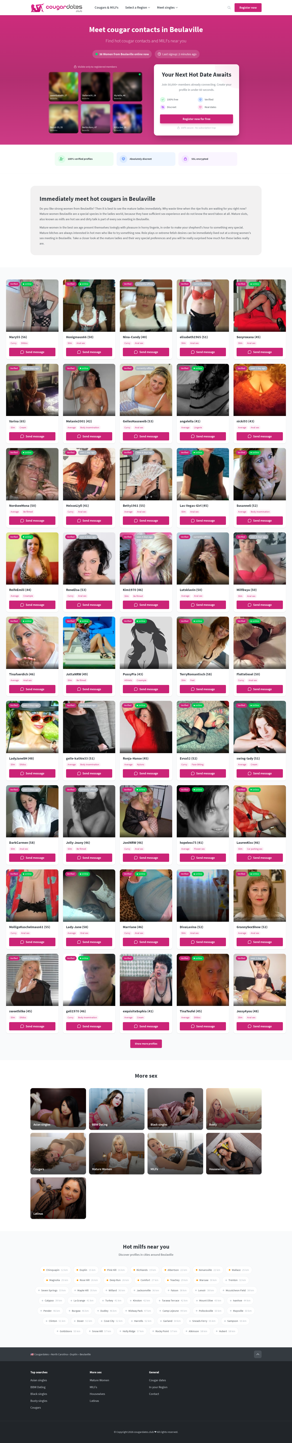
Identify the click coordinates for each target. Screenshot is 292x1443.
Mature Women (99, 1380)
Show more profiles (146, 1043)
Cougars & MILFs (106, 7)
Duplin (74, 1354)
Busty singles (38, 1401)
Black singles (38, 1394)
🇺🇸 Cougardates (39, 1354)
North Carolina (59, 1354)
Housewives (97, 1394)
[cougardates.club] (56, 7)
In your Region (158, 1387)
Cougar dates (157, 1380)
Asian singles (38, 1380)
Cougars (35, 1407)
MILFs (93, 1387)
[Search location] (229, 7)
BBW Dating (37, 1387)
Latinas (94, 1401)
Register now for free (196, 119)
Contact (154, 1394)
